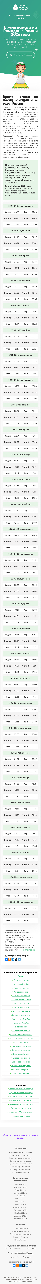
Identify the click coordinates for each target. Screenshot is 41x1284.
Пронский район (21, 988)
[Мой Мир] (13, 959)
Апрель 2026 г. (20, 1193)
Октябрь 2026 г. (20, 1210)
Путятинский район (21, 1011)
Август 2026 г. (20, 1204)
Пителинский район (21, 1069)
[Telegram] (19, 959)
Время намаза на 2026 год (21, 1104)
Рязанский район (21, 992)
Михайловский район (21, 1046)
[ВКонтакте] (6, 959)
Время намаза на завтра (21, 1093)
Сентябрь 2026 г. (20, 1207)
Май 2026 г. (20, 1196)
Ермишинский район (21, 1019)
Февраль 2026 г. (20, 1187)
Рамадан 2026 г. (20, 1219)
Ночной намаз (20, 1240)
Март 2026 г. (20, 1190)
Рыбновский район (21, 996)
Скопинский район (21, 1058)
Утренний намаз (21, 1228)
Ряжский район (21, 1042)
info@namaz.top (28, 950)
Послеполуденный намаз (20, 1234)
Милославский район (21, 1066)
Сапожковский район (21, 1073)
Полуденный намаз (20, 1231)
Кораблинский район (21, 1050)
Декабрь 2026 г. (20, 1216)
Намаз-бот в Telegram (20, 1257)
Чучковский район (21, 984)
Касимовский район (21, 1015)
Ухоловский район (21, 1031)
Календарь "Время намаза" (20, 1112)
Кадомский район (21, 1023)
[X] (16, 959)
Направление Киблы (21, 1116)
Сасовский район (21, 1007)
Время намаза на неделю (21, 1096)
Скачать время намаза (21, 1108)
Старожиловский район (21, 1034)
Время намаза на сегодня (21, 1089)
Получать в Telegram (22, 55)
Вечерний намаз (20, 1237)
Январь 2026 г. (20, 1184)
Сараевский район (21, 1054)
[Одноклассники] (9, 959)
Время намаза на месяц (21, 1100)
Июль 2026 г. (20, 1201)
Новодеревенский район (21, 1038)
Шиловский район (21, 1003)
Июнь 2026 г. (20, 1199)
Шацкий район (21, 1027)
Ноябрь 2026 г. (20, 1213)
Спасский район (21, 980)
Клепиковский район (21, 999)
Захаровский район (21, 1062)
